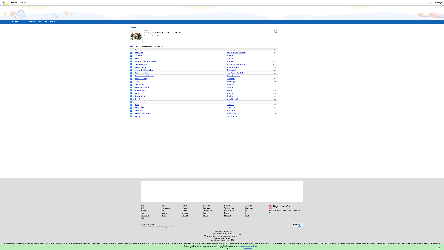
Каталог (227, 205)
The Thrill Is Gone (141, 102)
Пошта (143, 205)
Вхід (429, 3)
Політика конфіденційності (165, 227)
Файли (164, 215)
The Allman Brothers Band (236, 64)
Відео (143, 213)
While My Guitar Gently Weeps (145, 61)
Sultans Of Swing (141, 79)
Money (137, 105)
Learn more (248, 248)
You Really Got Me (141, 55)
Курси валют (249, 208)
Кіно (246, 213)
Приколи (185, 210)
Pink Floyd (230, 105)
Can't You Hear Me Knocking (144, 76)
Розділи (22, 3)
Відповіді (227, 215)
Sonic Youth (231, 110)
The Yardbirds (231, 70)
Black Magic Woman (142, 87)
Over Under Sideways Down (144, 70)
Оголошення (166, 208)
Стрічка (53, 22)
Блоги (247, 210)
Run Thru (138, 116)
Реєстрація (438, 3)
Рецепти (185, 215)
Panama (138, 93)
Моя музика (43, 22)
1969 (137, 82)
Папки (132, 46)
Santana (230, 87)
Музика (205, 215)
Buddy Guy (231, 108)
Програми (206, 205)
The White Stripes (233, 67)
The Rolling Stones (233, 76)
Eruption (138, 58)
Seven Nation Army (141, 67)
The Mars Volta (232, 113)
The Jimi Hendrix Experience (236, 53)
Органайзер (145, 215)
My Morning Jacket (233, 116)
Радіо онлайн (281, 206)
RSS (142, 208)
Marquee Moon (140, 90)
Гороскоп (206, 208)
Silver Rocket (139, 110)
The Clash (230, 96)
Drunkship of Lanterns (142, 113)
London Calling (140, 96)
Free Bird (138, 99)
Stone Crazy (139, 108)
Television (230, 90)
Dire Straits (231, 79)
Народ (164, 210)
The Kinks (230, 55)
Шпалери (165, 213)
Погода (184, 208)
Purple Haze (139, 53)
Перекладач (145, 210)
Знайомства (207, 210)
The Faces (230, 84)
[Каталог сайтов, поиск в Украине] (298, 224)
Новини (226, 213)
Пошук (184, 205)
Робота (164, 205)
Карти (205, 213)
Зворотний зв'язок (147, 227)
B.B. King (230, 102)
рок (158, 35)
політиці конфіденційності (248, 246)
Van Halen (230, 58)
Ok (439, 247)
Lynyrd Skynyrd (232, 99)
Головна (14, 3)
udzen (133, 27)
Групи (247, 215)
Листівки (185, 213)
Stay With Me (139, 84)
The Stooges (231, 82)
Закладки (248, 205)
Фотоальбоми (229, 210)
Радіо (143, 218)
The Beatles (231, 61)
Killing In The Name (141, 73)
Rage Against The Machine (236, 73)
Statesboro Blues (141, 64)
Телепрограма (229, 208)
